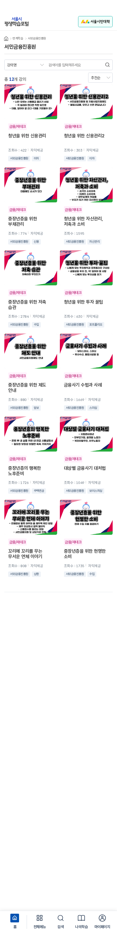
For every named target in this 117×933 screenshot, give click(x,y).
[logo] (16, 21)
